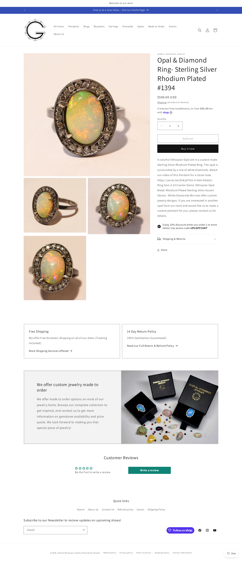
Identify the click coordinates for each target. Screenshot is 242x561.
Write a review (149, 470)
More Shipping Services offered (49, 351)
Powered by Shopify (91, 553)
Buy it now (188, 149)
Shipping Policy (156, 509)
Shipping (161, 102)
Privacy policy (126, 553)
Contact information (182, 553)
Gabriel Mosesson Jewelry (69, 553)
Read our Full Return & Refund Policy (150, 346)
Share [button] (164, 250)
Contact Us (108, 509)
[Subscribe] (83, 530)
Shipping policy (162, 553)
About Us (93, 509)
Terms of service (143, 553)
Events (140, 509)
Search (81, 509)
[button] (200, 30)
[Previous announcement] (25, 10)
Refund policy (125, 509)
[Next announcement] (217, 10)
